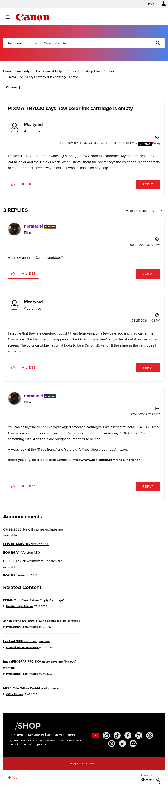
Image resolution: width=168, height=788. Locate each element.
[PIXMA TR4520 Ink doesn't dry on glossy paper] (153, 211)
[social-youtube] (95, 735)
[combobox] (102, 43)
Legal (49, 735)
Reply (147, 184)
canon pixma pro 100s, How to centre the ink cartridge (41, 621)
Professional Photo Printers (22, 627)
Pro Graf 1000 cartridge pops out (26, 641)
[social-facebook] (127, 735)
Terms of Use (16, 735)
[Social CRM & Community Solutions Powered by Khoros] (150, 778)
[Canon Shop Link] (25, 726)
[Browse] (10, 17)
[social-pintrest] (111, 743)
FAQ (151, 4)
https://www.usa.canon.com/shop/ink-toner (106, 459)
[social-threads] (149, 735)
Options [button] (11, 87)
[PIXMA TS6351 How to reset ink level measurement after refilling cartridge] (161, 211)
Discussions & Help (48, 71)
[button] (13, 184)
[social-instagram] (106, 735)
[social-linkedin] (122, 743)
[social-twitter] (138, 735)
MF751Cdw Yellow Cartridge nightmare (31, 688)
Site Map (59, 735)
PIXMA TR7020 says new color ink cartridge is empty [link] (43, 77)
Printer (71, 71)
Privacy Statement (35, 735)
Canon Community (32, 17)
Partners (70, 735)
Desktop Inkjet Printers (97, 71)
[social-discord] (133, 743)
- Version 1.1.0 (26, 544)
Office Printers (14, 694)
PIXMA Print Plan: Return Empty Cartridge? (33, 600)
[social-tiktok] (117, 735)
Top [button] (14, 777)
